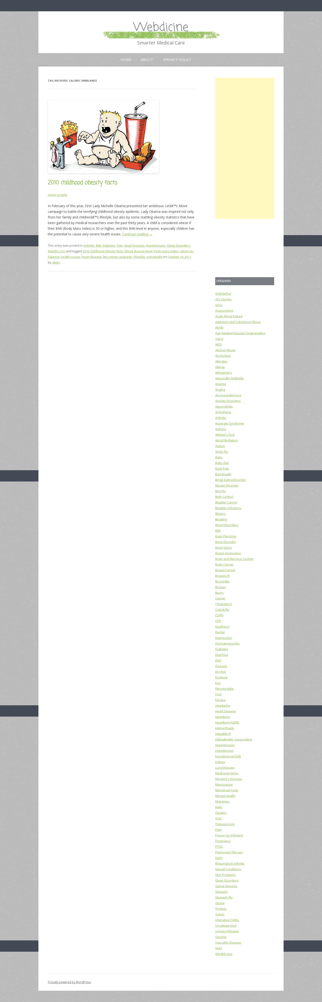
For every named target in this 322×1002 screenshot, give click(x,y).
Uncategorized (225, 925)
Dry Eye (220, 672)
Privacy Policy (177, 59)
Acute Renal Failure (229, 316)
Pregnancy (223, 841)
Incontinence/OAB (228, 756)
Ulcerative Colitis (227, 920)
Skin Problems (225, 875)
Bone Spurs (223, 547)
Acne (218, 305)
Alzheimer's (223, 373)
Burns (219, 593)
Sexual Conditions (228, 869)
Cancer (220, 598)
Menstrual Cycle (226, 790)
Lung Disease (225, 767)
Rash (219, 858)
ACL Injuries (223, 299)
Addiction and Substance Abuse (238, 322)
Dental (220, 632)
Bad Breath (223, 474)
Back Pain (222, 468)
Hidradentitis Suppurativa (233, 739)
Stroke (220, 903)
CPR (218, 621)
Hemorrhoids (224, 728)
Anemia (220, 384)
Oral (218, 818)
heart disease (92, 257)
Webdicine (161, 27)
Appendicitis (224, 406)
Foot (218, 694)
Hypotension (224, 751)
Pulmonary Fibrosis (229, 852)
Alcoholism (223, 356)
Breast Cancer (225, 570)
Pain (218, 830)
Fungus (220, 700)
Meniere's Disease (228, 779)
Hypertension (155, 245)
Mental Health (225, 796)
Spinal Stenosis (226, 886)
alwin (56, 262)
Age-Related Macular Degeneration (240, 333)
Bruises (220, 587)
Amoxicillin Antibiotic (229, 378)
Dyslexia (221, 677)
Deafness (222, 626)
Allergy (220, 367)
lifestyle (139, 257)
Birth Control (224, 497)
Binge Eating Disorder (230, 480)
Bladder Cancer (226, 502)
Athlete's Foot (225, 435)
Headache (222, 705)
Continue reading (137, 234)
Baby (219, 457)
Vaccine (220, 937)
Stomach (221, 892)
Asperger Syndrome (229, 423)
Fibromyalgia (224, 688)
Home (125, 59)
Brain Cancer (224, 564)
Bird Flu (220, 491)
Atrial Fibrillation (226, 440)
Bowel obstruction (228, 553)
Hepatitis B (223, 734)
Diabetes (109, 245)
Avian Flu (221, 452)
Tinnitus (221, 909)
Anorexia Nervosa (228, 395)
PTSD (219, 846)
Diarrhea (221, 655)
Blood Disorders (226, 525)
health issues (70, 257)
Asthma (220, 429)
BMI (98, 245)
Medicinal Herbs (226, 773)
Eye (217, 683)
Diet (120, 245)
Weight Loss (56, 251)
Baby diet (222, 463)
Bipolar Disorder (227, 485)
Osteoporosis (225, 824)
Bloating (221, 519)
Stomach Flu (223, 897)
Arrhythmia (223, 412)
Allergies (221, 361)
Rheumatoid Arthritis (229, 863)
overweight (154, 257)
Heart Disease (134, 245)
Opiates (221, 813)
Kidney (220, 762)
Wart (218, 948)
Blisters (220, 514)
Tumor (219, 914)
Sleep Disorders (178, 245)
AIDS (218, 344)
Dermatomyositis (227, 643)
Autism (220, 446)
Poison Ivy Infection (229, 835)
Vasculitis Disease (228, 942)
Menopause (224, 784)
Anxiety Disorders (228, 401)
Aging (219, 339)
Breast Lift (222, 576)
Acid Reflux (223, 294)
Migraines (222, 801)
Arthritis (89, 245)
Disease (221, 666)
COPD (219, 615)
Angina (220, 389)
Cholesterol (223, 604)
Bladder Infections (228, 508)
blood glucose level (138, 251)
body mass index (166, 251)
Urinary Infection (227, 931)
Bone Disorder (225, 542)
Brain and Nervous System (234, 559)
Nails (218, 807)
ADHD (219, 327)
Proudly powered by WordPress (69, 982)
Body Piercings (225, 536)
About (147, 59)
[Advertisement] (244, 148)
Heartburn (222, 717)
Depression (223, 638)
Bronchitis (222, 581)
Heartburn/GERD (227, 722)
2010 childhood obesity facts (82, 182)
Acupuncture (224, 310)
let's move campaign (117, 257)
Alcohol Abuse (225, 350)
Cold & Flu (222, 610)
